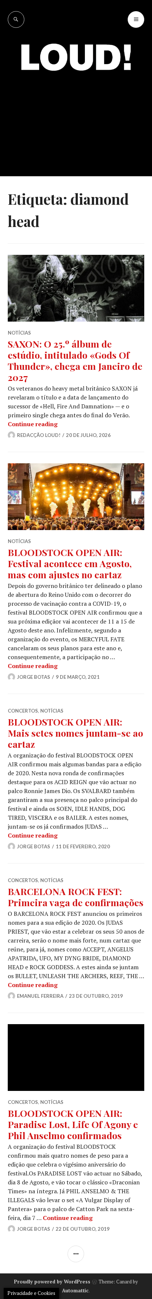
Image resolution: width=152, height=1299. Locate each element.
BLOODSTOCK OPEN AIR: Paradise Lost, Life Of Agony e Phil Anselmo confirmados (73, 1124)
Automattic (75, 1290)
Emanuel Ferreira (40, 996)
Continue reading (33, 424)
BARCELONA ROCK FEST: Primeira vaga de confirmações (76, 896)
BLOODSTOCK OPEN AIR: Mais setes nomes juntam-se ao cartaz (75, 733)
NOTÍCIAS (19, 333)
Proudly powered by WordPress (52, 1281)
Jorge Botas (33, 677)
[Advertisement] (76, 118)
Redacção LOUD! (39, 435)
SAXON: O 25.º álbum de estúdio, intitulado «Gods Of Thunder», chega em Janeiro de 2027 (75, 360)
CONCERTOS (23, 711)
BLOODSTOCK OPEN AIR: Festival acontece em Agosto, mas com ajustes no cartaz (70, 563)
